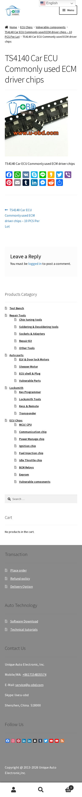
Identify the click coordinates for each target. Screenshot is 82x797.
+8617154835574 (34, 674)
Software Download (24, 621)
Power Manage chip (31, 439)
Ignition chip (27, 446)
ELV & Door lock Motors (34, 359)
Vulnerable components (51, 27)
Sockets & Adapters (32, 334)
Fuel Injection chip (31, 453)
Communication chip (33, 432)
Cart (63, 786)
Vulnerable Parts (30, 381)
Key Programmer (30, 392)
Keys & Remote (29, 406)
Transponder (27, 413)
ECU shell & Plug (29, 373)
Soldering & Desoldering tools (38, 327)
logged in (35, 263)
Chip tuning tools (30, 319)
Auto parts (16, 355)
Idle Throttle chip (30, 460)
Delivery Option (21, 586)
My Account (13, 790)
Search (41, 790)
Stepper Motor (28, 366)
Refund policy (20, 578)
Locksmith (16, 388)
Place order (18, 570)
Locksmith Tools (30, 399)
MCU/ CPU (25, 424)
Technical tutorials (24, 629)
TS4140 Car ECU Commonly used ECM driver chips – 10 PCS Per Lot (22, 218)
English (51, 3)
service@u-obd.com (29, 685)
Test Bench (16, 308)
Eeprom (24, 474)
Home (13, 27)
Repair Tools (17, 315)
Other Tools (27, 348)
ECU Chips (26, 27)
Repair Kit (25, 341)
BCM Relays (26, 467)
